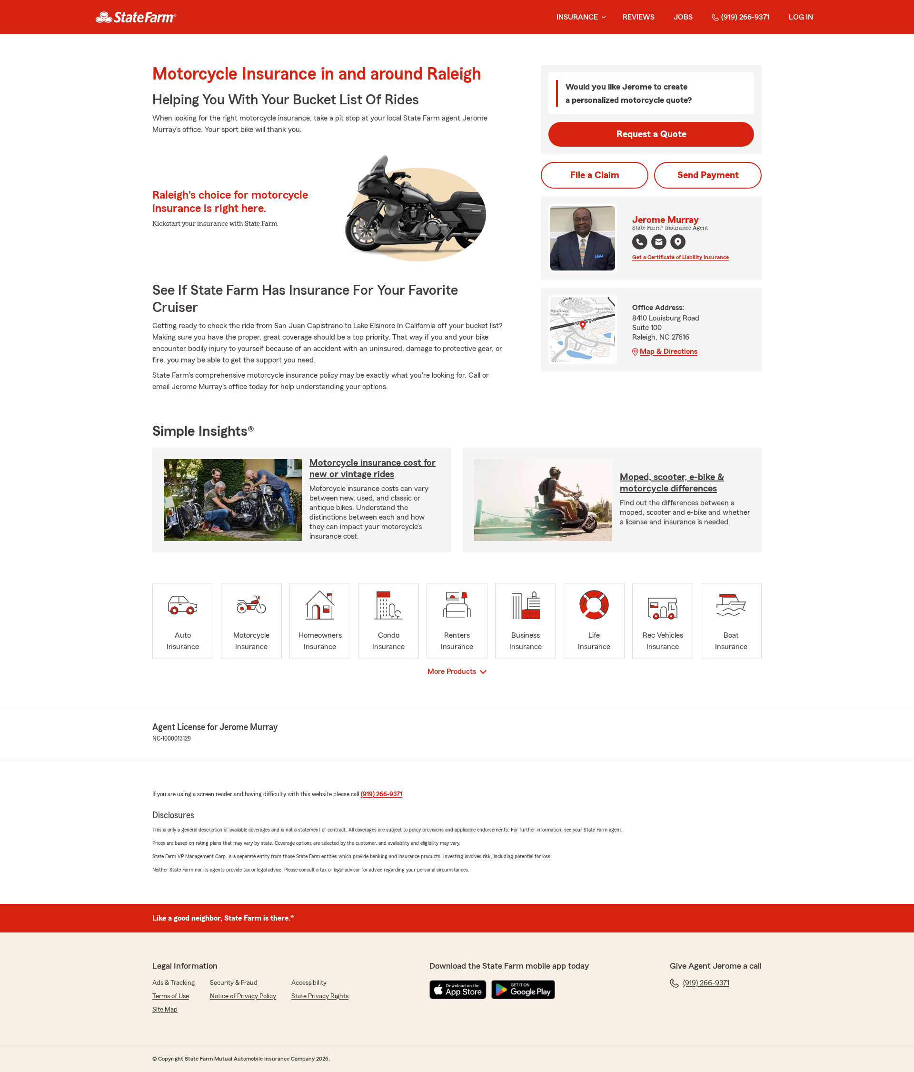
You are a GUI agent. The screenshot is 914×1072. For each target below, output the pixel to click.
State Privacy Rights (319, 996)
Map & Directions (668, 351)
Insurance (577, 17)
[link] (135, 17)
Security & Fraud (234, 983)
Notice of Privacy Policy (243, 996)
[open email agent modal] (658, 243)
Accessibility (309, 983)
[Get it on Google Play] (523, 989)
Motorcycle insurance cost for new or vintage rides (372, 468)
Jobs (683, 17)
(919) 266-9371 (745, 17)
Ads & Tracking (173, 983)
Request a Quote (651, 134)
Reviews (639, 17)
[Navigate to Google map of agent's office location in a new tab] (678, 242)
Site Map (165, 1009)
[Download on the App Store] (458, 989)
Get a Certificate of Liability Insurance (680, 257)
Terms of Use (170, 996)
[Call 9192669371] (639, 242)
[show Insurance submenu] (602, 17)
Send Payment (708, 175)
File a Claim (594, 175)
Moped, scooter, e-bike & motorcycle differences (672, 482)
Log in (801, 17)
